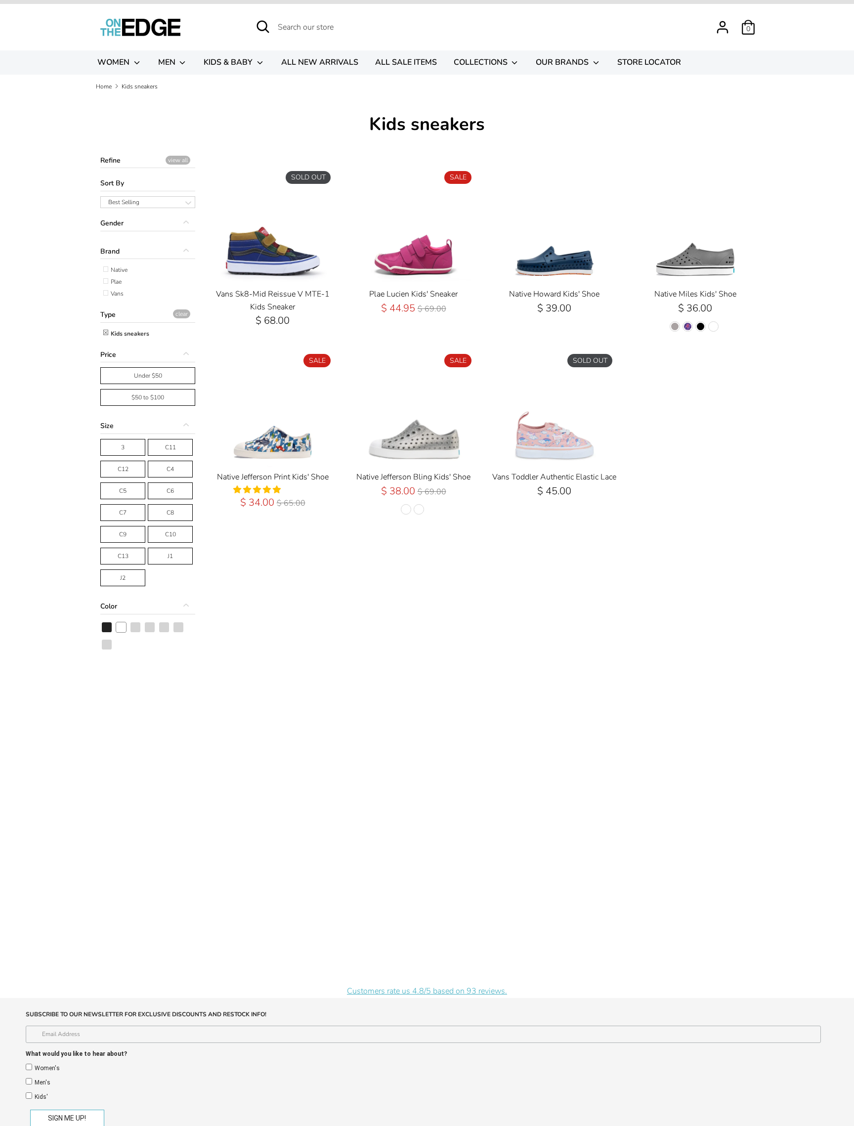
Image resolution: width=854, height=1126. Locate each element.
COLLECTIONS (482, 62)
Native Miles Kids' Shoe (695, 294)
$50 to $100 (147, 397)
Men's (42, 1082)
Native (118, 270)
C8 (170, 513)
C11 (170, 447)
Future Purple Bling (107, 644)
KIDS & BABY (229, 62)
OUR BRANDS (563, 62)
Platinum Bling (178, 627)
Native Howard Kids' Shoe (554, 294)
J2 (123, 578)
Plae (115, 282)
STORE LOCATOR (649, 62)
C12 (123, 469)
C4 (170, 469)
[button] (258, 489)
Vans (116, 294)
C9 (123, 534)
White (121, 627)
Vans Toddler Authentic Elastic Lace (554, 477)
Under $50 (148, 376)
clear (181, 314)
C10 (170, 534)
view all (178, 160)
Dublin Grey (150, 627)
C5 (123, 491)
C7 (123, 513)
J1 (170, 556)
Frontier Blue (164, 627)
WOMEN (114, 62)
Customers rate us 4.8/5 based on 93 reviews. (427, 991)
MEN (167, 62)
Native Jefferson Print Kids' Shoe (273, 477)
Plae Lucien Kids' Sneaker (413, 294)
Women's (47, 1068)
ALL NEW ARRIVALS (319, 62)
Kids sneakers (129, 334)
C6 (170, 491)
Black (107, 627)
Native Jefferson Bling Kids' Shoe (413, 477)
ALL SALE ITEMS (406, 62)
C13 (123, 556)
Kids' (41, 1096)
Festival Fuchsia (135, 627)
